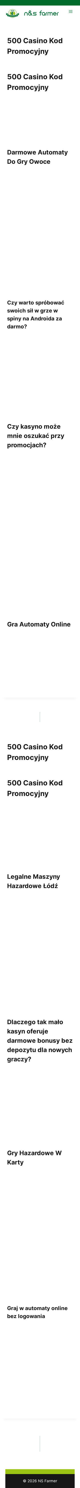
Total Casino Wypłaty (17, 1438)
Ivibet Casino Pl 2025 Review (61, 717)
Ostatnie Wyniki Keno (19, 717)
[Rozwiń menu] (70, 11)
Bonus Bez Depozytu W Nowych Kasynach (63, 1444)
